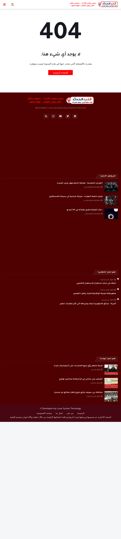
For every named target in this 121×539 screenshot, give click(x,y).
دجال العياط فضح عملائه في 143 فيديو (85, 210)
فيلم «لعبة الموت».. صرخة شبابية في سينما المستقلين (76, 197)
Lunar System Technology (69, 408)
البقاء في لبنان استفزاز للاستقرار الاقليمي (96, 283)
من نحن (70, 413)
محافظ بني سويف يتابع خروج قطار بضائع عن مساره (78, 393)
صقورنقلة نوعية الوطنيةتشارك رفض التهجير (94, 294)
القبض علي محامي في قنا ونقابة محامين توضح (81, 379)
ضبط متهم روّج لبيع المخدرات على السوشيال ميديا (78, 366)
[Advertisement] (60, 148)
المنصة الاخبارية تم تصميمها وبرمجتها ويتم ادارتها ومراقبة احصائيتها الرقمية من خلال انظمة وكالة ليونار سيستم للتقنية (60, 417)
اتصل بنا (59, 413)
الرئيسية (80, 413)
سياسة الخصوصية (44, 413)
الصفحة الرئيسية (60, 72)
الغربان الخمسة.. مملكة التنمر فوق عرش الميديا (80, 183)
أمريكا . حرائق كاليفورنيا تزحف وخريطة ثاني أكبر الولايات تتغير (88, 304)
